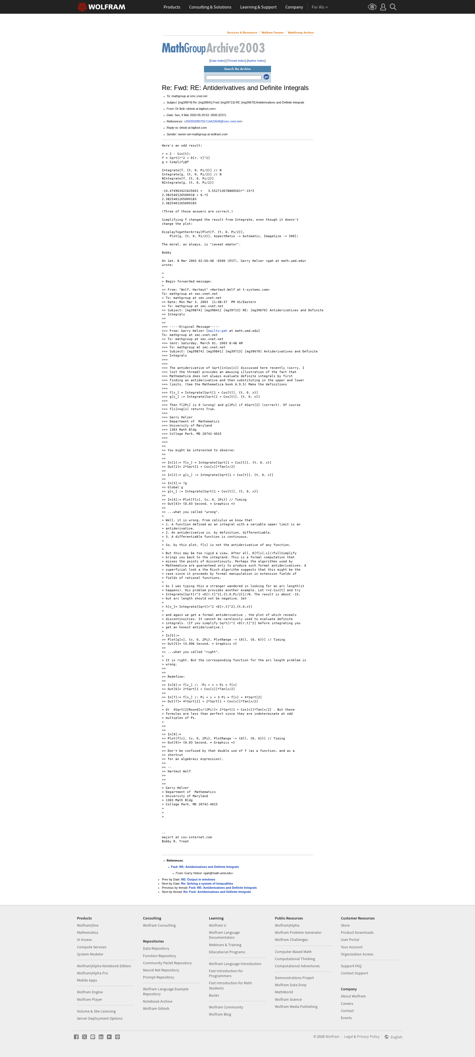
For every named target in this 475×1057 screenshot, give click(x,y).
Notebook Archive (157, 1001)
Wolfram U (217, 925)
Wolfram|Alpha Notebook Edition (104, 965)
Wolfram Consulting (159, 925)
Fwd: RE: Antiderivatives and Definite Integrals (205, 866)
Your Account (352, 946)
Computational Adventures (297, 965)
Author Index (256, 60)
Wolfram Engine (90, 991)
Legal (348, 1036)
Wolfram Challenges (291, 939)
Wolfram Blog (220, 1014)
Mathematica (87, 932)
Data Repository (156, 948)
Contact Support (354, 973)
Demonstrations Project (294, 977)
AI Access (84, 939)
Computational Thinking (295, 958)
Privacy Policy (368, 1036)
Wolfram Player (89, 999)
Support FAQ (351, 965)
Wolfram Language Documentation (224, 935)
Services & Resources (242, 32)
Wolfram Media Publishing (296, 1006)
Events (346, 1017)
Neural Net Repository (161, 970)
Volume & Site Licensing (96, 1011)
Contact (347, 1010)
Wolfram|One (87, 925)
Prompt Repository (158, 977)
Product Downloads (357, 932)
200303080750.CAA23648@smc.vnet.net (213, 121)
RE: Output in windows (198, 879)
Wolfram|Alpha (287, 925)
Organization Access (357, 954)
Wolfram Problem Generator (298, 932)
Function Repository (159, 955)
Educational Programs (227, 951)
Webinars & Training (225, 944)
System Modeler (90, 954)
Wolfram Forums (273, 32)
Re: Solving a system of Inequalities (207, 883)
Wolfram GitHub (156, 1008)
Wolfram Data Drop (290, 984)
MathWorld (284, 991)
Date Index (217, 60)
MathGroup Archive (301, 32)
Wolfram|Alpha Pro (92, 973)
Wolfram (332, 1036)
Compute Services (91, 946)
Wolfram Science (288, 999)
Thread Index (236, 60)
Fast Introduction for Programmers (226, 973)
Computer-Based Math (293, 951)
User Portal (350, 939)
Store (345, 925)
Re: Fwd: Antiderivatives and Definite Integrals (217, 891)
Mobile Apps (87, 980)
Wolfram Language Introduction (235, 963)
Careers (347, 1003)
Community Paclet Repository (167, 962)
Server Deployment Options (100, 1018)
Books (214, 995)
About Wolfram (353, 996)
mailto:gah (217, 331)
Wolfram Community (226, 1007)
